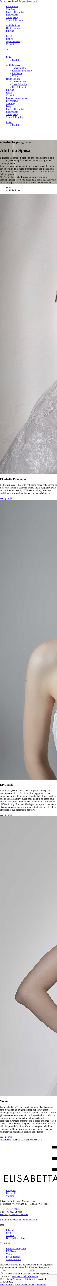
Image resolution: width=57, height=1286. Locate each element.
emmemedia (40, 1284)
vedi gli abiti (6, 498)
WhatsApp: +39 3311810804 (14, 1214)
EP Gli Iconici (19, 87)
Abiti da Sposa (13, 25)
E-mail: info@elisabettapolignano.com (18, 1219)
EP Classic (17, 73)
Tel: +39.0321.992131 (11, 1209)
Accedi (33, 1)
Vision (15, 76)
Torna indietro (19, 68)
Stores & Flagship (14, 117)
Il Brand (10, 31)
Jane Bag (10, 9)
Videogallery (12, 17)
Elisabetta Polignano (22, 70)
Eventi (9, 36)
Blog (8, 106)
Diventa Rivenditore (16, 1238)
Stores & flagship (14, 20)
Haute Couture (13, 28)
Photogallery (12, 14)
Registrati (23, 1)
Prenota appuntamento (13, 40)
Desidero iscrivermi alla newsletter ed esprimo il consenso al (25, 1275)
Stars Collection (19, 84)
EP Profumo (12, 6)
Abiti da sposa (13, 65)
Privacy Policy (7, 1284)
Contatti (10, 44)
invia (32, 1270)
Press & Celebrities (15, 12)
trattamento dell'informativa (25, 1276)
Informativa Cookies (24, 1284)
